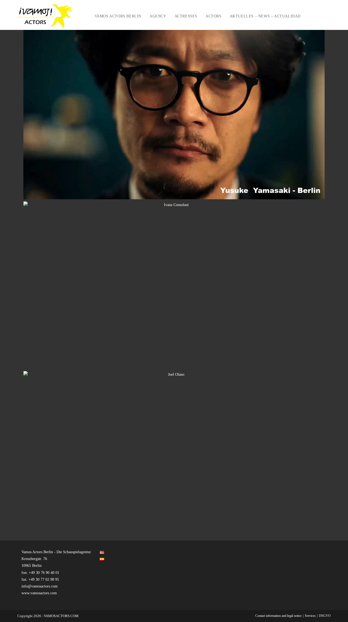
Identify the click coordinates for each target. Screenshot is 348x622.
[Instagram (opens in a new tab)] (321, 16)
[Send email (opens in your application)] (329, 16)
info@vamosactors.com (39, 586)
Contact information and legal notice (278, 616)
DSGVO (325, 616)
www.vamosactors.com (39, 593)
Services (310, 616)
